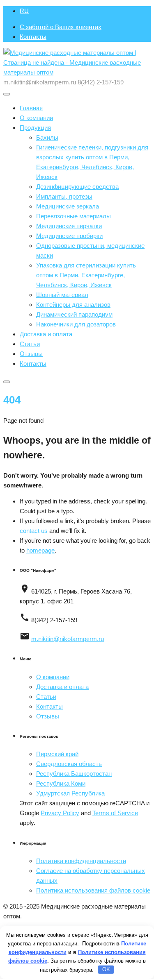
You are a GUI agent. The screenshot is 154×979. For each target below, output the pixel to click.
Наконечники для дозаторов (76, 324)
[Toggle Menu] (6, 94)
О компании (36, 117)
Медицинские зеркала (67, 206)
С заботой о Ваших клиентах (60, 26)
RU (24, 10)
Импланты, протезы (64, 196)
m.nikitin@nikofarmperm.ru (67, 638)
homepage (40, 550)
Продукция (35, 127)
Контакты (33, 36)
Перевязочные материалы (73, 216)
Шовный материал (62, 294)
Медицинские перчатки (69, 225)
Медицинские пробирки (69, 235)
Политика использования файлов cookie (93, 890)
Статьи (30, 343)
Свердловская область (69, 763)
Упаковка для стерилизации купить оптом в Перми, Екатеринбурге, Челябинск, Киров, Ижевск (86, 275)
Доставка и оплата (46, 334)
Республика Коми (60, 783)
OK (106, 969)
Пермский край (57, 753)
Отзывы (31, 353)
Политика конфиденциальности (81, 860)
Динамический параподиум (74, 314)
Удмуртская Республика (70, 793)
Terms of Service (115, 812)
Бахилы (47, 137)
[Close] (6, 382)
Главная (31, 107)
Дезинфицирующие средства (77, 186)
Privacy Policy (60, 812)
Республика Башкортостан (74, 773)
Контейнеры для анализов (73, 304)
